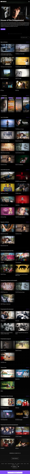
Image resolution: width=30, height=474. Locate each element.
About (25, 463)
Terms (28, 463)
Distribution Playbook (11, 463)
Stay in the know (15, 458)
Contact (22, 463)
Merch (6, 463)
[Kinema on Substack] (15, 466)
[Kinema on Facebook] (12, 466)
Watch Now (3, 29)
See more (27, 95)
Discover (2, 463)
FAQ (15, 463)
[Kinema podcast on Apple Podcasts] (16, 466)
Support (18, 463)
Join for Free (15, 472)
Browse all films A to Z (15, 453)
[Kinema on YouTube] (14, 466)
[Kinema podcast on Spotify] (18, 466)
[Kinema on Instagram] (11, 466)
